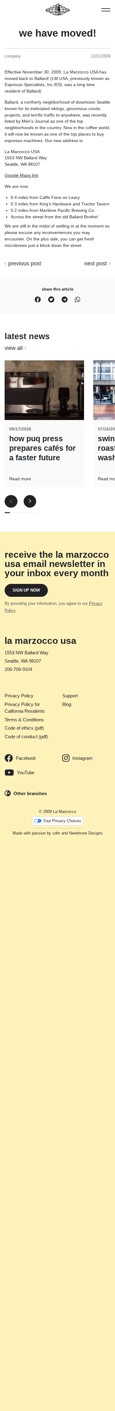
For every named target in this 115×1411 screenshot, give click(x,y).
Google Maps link (21, 175)
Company (13, 56)
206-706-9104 (18, 669)
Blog (66, 704)
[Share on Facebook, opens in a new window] (38, 299)
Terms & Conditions (24, 719)
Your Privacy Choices (62, 820)
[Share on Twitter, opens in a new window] (51, 299)
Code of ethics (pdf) (24, 728)
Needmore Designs (86, 833)
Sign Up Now (26, 590)
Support (70, 695)
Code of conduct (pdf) (26, 736)
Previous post (24, 263)
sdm (56, 833)
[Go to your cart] (7, 10)
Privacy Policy (19, 695)
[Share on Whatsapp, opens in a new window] (77, 299)
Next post (95, 263)
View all (14, 348)
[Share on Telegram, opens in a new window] (64, 299)
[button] (105, 9)
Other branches (30, 793)
